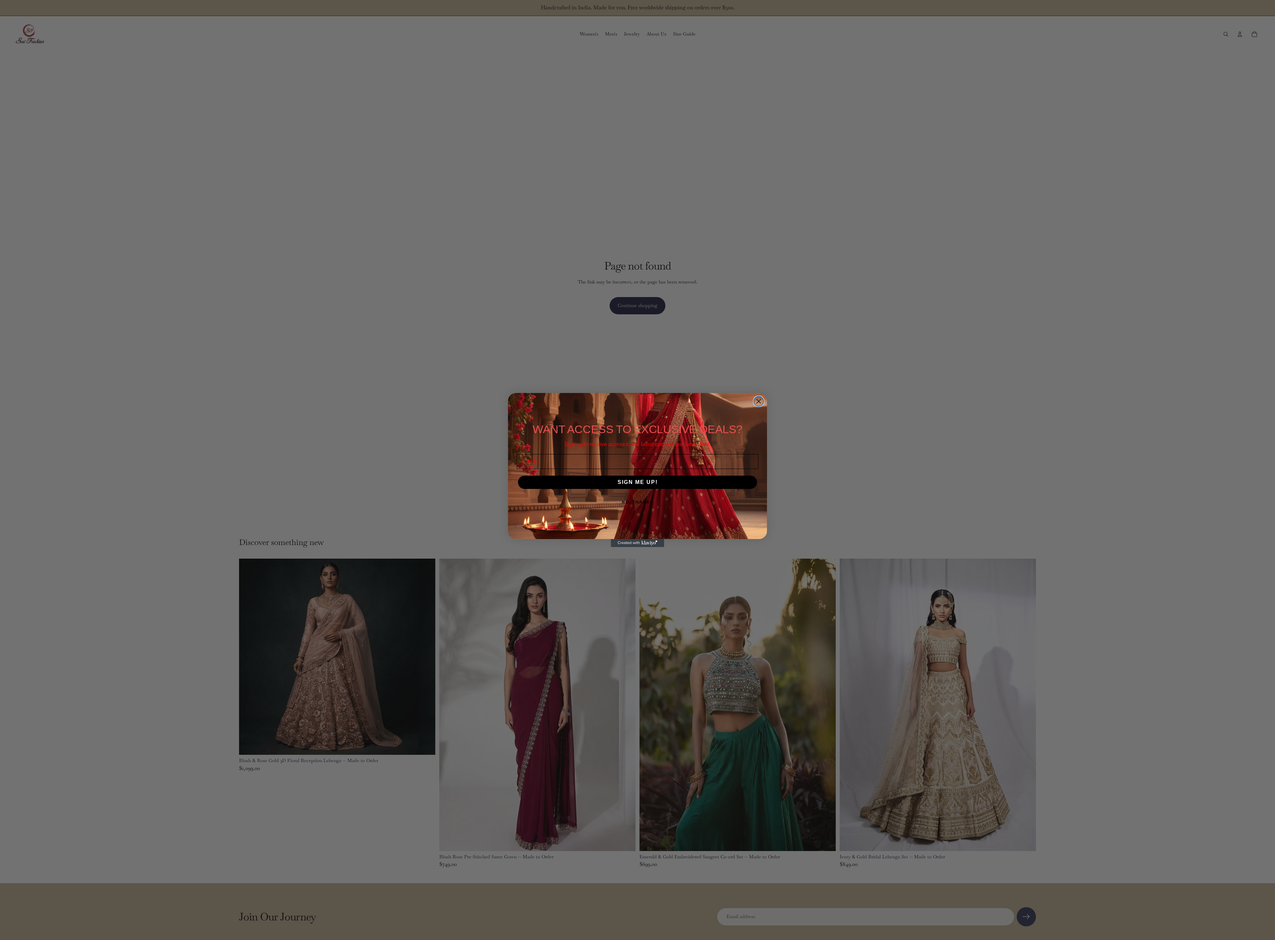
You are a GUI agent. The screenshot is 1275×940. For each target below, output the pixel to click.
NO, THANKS (637, 502)
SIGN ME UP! (638, 482)
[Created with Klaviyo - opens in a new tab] (637, 543)
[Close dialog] (759, 401)
